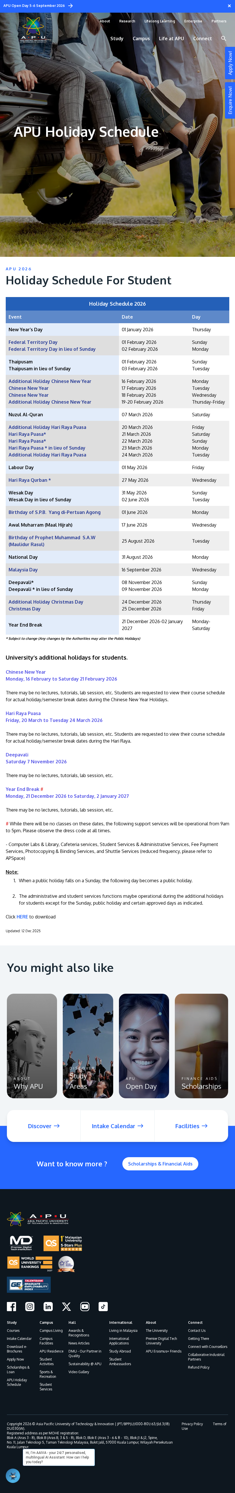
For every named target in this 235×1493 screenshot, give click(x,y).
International (120, 1322)
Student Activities (47, 1361)
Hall (72, 1322)
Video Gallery (78, 1372)
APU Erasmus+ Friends (163, 1351)
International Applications (119, 1340)
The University (157, 1330)
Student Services (46, 1386)
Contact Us (196, 1330)
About (151, 1322)
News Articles (78, 1343)
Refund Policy (198, 1367)
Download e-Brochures (17, 1348)
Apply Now (15, 1359)
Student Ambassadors (120, 1361)
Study (12, 1322)
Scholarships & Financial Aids (160, 1164)
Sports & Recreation (48, 1374)
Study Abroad (120, 1351)
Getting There (198, 1338)
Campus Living (51, 1330)
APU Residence (51, 1351)
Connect (195, 1322)
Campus (46, 1322)
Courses (13, 1330)
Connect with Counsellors (207, 1346)
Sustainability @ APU (84, 1364)
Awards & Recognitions (78, 1332)
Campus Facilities (46, 1340)
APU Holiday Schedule (17, 1382)
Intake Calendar (19, 1338)
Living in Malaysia (123, 1330)
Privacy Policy (192, 1424)
